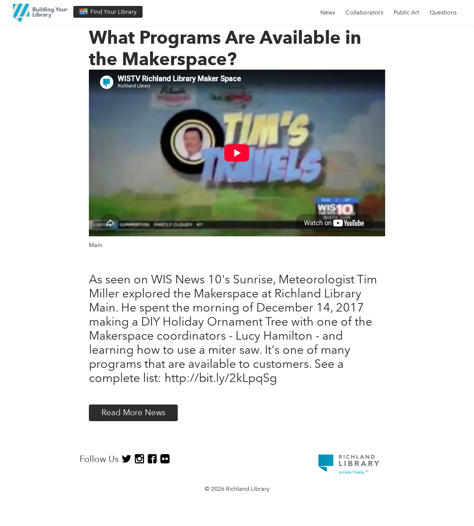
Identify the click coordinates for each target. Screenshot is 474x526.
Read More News (133, 412)
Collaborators (364, 12)
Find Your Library (113, 11)
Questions (443, 12)
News (327, 12)
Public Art (406, 12)
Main (95, 245)
